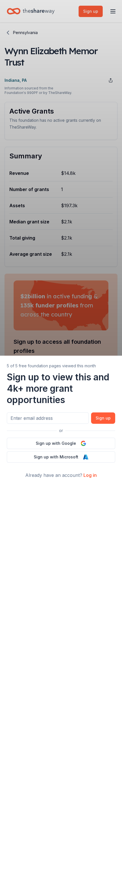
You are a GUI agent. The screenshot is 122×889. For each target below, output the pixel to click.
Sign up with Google (56, 443)
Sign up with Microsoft (56, 456)
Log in (90, 475)
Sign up (103, 418)
